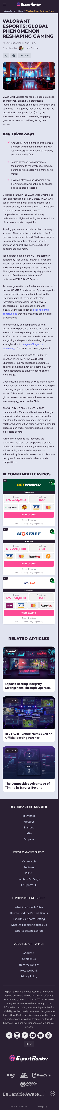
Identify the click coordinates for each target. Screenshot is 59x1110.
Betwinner (28, 816)
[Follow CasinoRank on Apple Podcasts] (48, 1035)
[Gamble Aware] (24, 1093)
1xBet (28, 833)
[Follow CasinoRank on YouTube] (33, 1035)
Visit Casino (28, 514)
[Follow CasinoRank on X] (25, 1035)
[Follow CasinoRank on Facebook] (9, 1035)
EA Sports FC (29, 885)
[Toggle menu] (4, 4)
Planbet (29, 827)
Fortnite (29, 867)
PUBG (28, 873)
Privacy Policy (28, 976)
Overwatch (29, 861)
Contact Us (29, 959)
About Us (29, 953)
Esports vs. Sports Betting (29, 919)
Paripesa (28, 839)
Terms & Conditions (18, 1106)
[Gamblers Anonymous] (24, 1075)
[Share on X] (6, 55)
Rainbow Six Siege (29, 879)
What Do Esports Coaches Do (29, 925)
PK (27, 1043)
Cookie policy (41, 1106)
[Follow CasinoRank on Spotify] (40, 1035)
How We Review (29, 964)
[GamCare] (41, 1075)
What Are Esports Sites (29, 907)
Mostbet (29, 821)
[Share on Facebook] (13, 55)
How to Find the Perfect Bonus (29, 913)
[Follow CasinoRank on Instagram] (17, 1035)
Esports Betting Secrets (28, 930)
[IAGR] (11, 1075)
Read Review (29, 520)
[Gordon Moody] (28, 1084)
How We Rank (29, 970)
